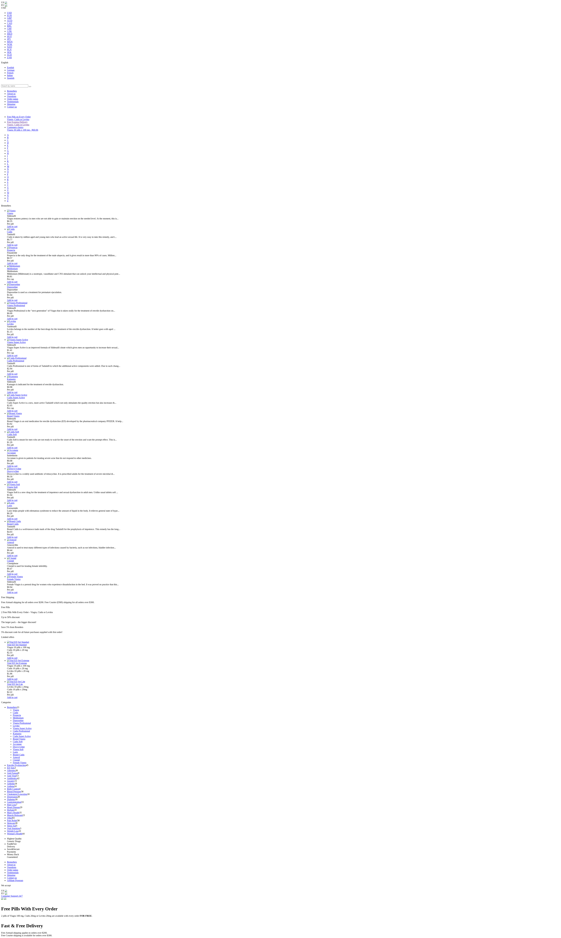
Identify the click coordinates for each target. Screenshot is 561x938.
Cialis (9, 231)
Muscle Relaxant (14, 815)
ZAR (9, 57)
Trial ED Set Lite (15, 684)
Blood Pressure (14, 791)
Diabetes (11, 799)
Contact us (12, 107)
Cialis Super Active (16, 397)
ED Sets (11, 768)
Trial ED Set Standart (17, 644)
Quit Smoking (13, 828)
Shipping (11, 104)
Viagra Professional (16, 305)
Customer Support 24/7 (12, 896)
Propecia (11, 250)
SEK (9, 52)
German (10, 70)
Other (9, 818)
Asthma (10, 786)
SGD (9, 55)
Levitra (10, 324)
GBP (9, 18)
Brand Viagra (13, 416)
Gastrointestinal (14, 802)
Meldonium (12, 268)
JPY (9, 39)
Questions (11, 96)
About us (11, 93)
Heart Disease (13, 807)
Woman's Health (14, 833)
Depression (12, 797)
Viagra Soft (12, 487)
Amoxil (10, 542)
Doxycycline (13, 471)
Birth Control (13, 789)
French (10, 73)
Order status (12, 99)
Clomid (10, 561)
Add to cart (12, 226)
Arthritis (11, 783)
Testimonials (13, 101)
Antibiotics (12, 778)
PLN (9, 49)
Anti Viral (11, 776)
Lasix (9, 505)
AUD (9, 20)
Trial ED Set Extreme (17, 663)
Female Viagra (13, 579)
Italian (10, 75)
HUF (9, 36)
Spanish (10, 78)
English (10, 67)
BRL (9, 26)
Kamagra (11, 379)
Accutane (11, 453)
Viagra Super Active (16, 342)
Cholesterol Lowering (17, 794)
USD (9, 13)
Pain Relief (12, 820)
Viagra (10, 213)
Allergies (11, 770)
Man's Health (13, 812)
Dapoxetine (12, 287)
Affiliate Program (15, 880)
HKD (9, 34)
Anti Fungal (12, 773)
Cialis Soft (12, 434)
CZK (9, 31)
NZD (9, 47)
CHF (9, 28)
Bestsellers (12, 91)
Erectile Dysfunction (16, 765)
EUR (9, 15)
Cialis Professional (15, 360)
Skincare (11, 823)
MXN (10, 42)
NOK (9, 44)
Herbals (10, 810)
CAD (9, 23)
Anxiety (10, 781)
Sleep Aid (11, 826)
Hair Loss (11, 804)
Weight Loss (13, 831)
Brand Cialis (13, 524)
